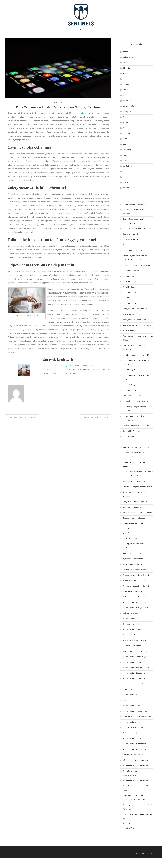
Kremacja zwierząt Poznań (133, 624)
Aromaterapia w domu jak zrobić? (136, 668)
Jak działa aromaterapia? (133, 727)
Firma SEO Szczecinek (131, 271)
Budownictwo (128, 57)
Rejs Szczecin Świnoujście (133, 507)
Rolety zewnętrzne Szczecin (133, 523)
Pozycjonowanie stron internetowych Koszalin (137, 362)
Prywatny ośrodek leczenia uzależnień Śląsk (137, 816)
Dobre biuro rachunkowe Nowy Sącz (136, 481)
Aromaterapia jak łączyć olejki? (135, 657)
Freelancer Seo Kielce (131, 437)
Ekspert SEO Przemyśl (131, 431)
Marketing (126, 90)
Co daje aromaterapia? (132, 700)
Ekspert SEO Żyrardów (131, 385)
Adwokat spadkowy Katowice (134, 640)
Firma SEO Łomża (129, 282)
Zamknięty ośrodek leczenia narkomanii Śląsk (134, 221)
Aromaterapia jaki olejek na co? (135, 749)
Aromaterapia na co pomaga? (134, 602)
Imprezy (126, 84)
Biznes (125, 52)
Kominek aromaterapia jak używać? (136, 651)
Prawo (125, 123)
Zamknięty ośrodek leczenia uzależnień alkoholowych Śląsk (134, 797)
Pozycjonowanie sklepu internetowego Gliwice (138, 338)
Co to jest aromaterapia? (133, 755)
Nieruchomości (128, 106)
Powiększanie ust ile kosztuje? (95, 417)
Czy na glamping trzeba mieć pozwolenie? (134, 212)
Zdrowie (126, 188)
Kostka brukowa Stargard (133, 314)
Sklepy (125, 139)
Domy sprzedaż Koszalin (132, 591)
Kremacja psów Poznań (132, 646)
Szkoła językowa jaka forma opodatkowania (133, 546)
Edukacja (126, 68)
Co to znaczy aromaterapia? (134, 597)
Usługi (125, 177)
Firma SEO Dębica (129, 287)
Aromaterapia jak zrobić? (133, 706)
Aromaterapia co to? (131, 619)
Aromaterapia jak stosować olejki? (136, 711)
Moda (125, 95)
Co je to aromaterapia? (132, 635)
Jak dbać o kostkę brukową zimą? (136, 401)
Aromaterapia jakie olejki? (133, 684)
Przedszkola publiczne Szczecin (135, 581)
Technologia (57, 103)
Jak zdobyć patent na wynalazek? (136, 355)
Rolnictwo (126, 133)
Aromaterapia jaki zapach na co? (135, 673)
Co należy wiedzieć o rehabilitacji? (23, 417)
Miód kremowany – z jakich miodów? (136, 447)
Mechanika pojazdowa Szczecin (135, 204)
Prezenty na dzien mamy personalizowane (132, 773)
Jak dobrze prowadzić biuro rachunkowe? (133, 455)
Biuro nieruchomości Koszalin (134, 733)
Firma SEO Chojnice (130, 303)
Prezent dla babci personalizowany (136, 766)
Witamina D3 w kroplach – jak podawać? (134, 464)
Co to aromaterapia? (131, 613)
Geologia (126, 74)
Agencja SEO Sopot (130, 331)
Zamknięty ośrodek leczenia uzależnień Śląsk (134, 826)
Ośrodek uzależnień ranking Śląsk (136, 760)
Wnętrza (126, 182)
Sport (125, 144)
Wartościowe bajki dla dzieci (134, 245)
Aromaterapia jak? (130, 695)
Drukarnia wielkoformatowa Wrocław (137, 717)
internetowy (59, 209)
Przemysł (126, 128)
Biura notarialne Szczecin (132, 564)
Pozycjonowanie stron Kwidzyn (135, 320)
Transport (126, 155)
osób (81, 113)
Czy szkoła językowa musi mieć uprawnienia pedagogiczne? (135, 258)
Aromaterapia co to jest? (133, 662)
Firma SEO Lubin (129, 276)
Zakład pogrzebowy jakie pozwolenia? (138, 265)
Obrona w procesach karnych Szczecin (137, 229)
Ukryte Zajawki (128, 166)
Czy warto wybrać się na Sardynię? (136, 426)
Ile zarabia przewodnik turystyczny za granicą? (137, 531)
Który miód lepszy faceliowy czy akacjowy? (135, 494)
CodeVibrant (152, 854)
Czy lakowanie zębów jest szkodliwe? (137, 487)
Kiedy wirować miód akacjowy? (135, 502)
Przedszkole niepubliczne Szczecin (136, 575)
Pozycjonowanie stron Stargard (135, 309)
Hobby (125, 79)
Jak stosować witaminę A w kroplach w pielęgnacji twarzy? (138, 474)
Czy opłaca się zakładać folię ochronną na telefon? (75, 366)
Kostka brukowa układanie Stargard (137, 325)
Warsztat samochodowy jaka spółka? (137, 513)
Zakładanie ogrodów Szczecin (134, 518)
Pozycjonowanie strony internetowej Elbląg (137, 377)
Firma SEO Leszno (130, 298)
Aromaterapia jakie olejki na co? (135, 608)
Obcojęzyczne (128, 112)
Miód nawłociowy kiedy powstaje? (136, 442)
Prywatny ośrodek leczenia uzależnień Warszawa (137, 807)
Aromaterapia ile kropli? (132, 722)
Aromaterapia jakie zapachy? (134, 744)
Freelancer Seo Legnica (132, 396)
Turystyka (126, 161)
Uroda (125, 171)
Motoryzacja (127, 101)
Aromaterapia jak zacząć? (133, 738)
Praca (125, 117)
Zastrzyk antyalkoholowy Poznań (136, 570)
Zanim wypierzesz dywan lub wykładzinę (134, 348)
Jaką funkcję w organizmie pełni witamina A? (135, 409)
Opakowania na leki (130, 234)
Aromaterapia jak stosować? (134, 630)
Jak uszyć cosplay (130, 538)
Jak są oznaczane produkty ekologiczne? (133, 418)
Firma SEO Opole (129, 370)
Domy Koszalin (128, 689)
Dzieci (125, 63)
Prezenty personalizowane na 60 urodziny (135, 788)
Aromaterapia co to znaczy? (134, 679)
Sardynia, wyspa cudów (132, 553)
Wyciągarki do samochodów (133, 559)
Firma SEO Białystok (130, 292)
